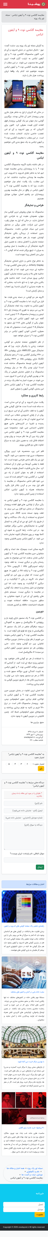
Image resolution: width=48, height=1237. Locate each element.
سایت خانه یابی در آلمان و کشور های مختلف (27, 992)
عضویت (39, 1214)
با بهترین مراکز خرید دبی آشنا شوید (31, 1061)
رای (41, 768)
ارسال (40, 867)
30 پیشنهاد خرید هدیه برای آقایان (31, 1127)
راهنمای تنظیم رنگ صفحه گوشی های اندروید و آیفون (24, 926)
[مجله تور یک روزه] (36, 4)
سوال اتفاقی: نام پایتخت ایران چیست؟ (27, 853)
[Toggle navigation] (5, 4)
